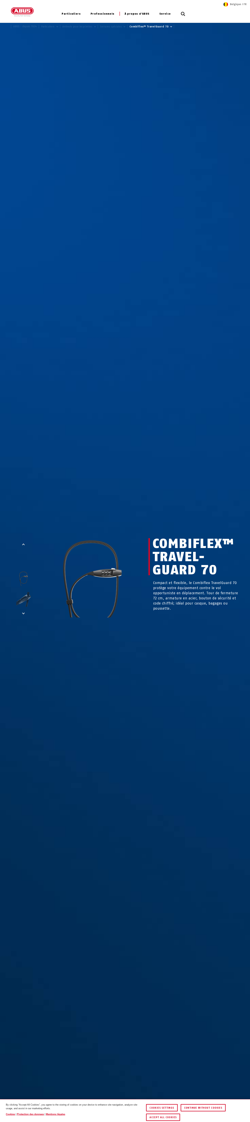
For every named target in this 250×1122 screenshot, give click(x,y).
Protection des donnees (30, 1114)
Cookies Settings (162, 1107)
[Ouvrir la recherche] (183, 16)
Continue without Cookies (203, 1107)
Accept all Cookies (163, 1117)
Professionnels (103, 13)
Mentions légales (55, 1114)
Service (165, 13)
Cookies (10, 1114)
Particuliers (71, 13)
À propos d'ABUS (137, 13)
